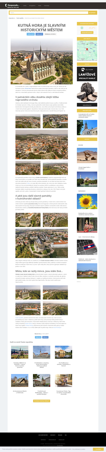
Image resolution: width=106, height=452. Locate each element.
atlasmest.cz (43, 439)
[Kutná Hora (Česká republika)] (28, 121)
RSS (66, 435)
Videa (39, 5)
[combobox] (49, 12)
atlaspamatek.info (52, 439)
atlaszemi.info (61, 439)
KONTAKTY (52, 435)
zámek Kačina (28, 323)
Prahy (28, 183)
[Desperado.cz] (12, 4)
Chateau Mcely (29, 325)
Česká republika (19, 317)
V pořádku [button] (98, 449)
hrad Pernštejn (57, 327)
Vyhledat (92, 12)
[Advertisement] (42, 418)
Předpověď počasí (87, 32)
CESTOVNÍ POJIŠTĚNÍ (43, 435)
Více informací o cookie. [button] (78, 449)
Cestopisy (46, 5)
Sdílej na (38, 337)
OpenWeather (60, 445)
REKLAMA (60, 435)
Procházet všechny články (41, 401)
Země (24, 5)
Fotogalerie (32, 5)
